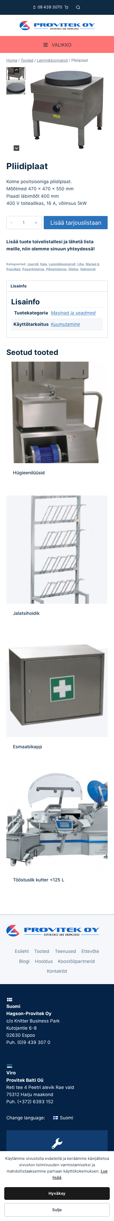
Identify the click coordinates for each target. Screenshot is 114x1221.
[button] (15, 73)
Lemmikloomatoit (62, 264)
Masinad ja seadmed (73, 313)
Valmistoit (88, 269)
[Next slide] (16, 148)
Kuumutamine (65, 324)
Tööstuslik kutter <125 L (38, 879)
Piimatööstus (56, 269)
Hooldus (44, 961)
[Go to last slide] (16, 70)
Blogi (24, 961)
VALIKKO (62, 45)
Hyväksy (57, 1193)
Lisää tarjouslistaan (75, 222)
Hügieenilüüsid (29, 472)
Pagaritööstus (33, 269)
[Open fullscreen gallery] (102, 145)
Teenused (65, 951)
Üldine (73, 269)
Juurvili (32, 264)
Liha (80, 264)
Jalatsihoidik (26, 613)
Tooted (41, 951)
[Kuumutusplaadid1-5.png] (67, 109)
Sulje (57, 1209)
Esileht (22, 951)
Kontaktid (57, 971)
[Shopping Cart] (67, 7)
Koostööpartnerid (76, 961)
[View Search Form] (78, 7)
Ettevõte (90, 951)
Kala (43, 264)
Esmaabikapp (27, 746)
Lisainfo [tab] (19, 286)
